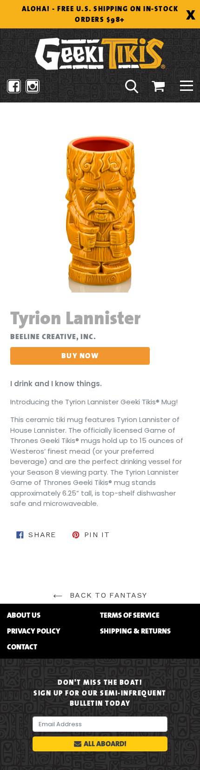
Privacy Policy (33, 631)
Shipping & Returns (135, 631)
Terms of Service (130, 615)
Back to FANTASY (107, 595)
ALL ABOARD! (105, 743)
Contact (22, 647)
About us (23, 615)
